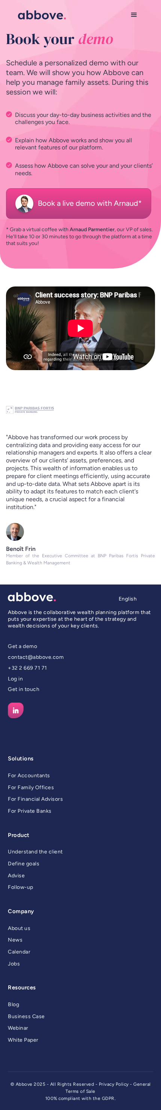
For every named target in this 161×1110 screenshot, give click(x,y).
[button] (134, 15)
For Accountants (29, 775)
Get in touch (23, 689)
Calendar (19, 952)
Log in (15, 679)
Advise (16, 875)
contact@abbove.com (36, 657)
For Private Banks (30, 811)
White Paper (23, 1040)
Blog (13, 1004)
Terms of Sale (80, 1091)
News (15, 940)
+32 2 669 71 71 (27, 668)
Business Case (26, 1016)
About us (19, 928)
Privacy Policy (114, 1084)
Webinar (18, 1028)
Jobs (14, 964)
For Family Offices (31, 787)
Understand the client (35, 852)
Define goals (23, 864)
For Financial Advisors (35, 799)
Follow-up (20, 887)
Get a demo (22, 646)
